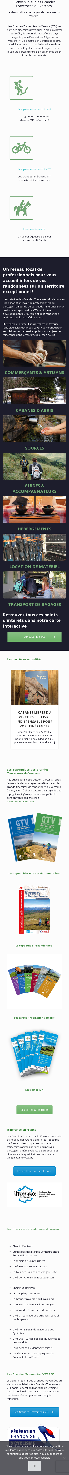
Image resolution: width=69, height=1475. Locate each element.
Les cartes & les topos (34, 1110)
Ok (35, 1466)
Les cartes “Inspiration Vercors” (34, 1017)
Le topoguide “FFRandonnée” (34, 945)
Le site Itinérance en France (34, 1171)
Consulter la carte (34, 636)
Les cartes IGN (34, 1089)
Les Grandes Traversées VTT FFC (34, 1412)
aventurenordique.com (20, 801)
